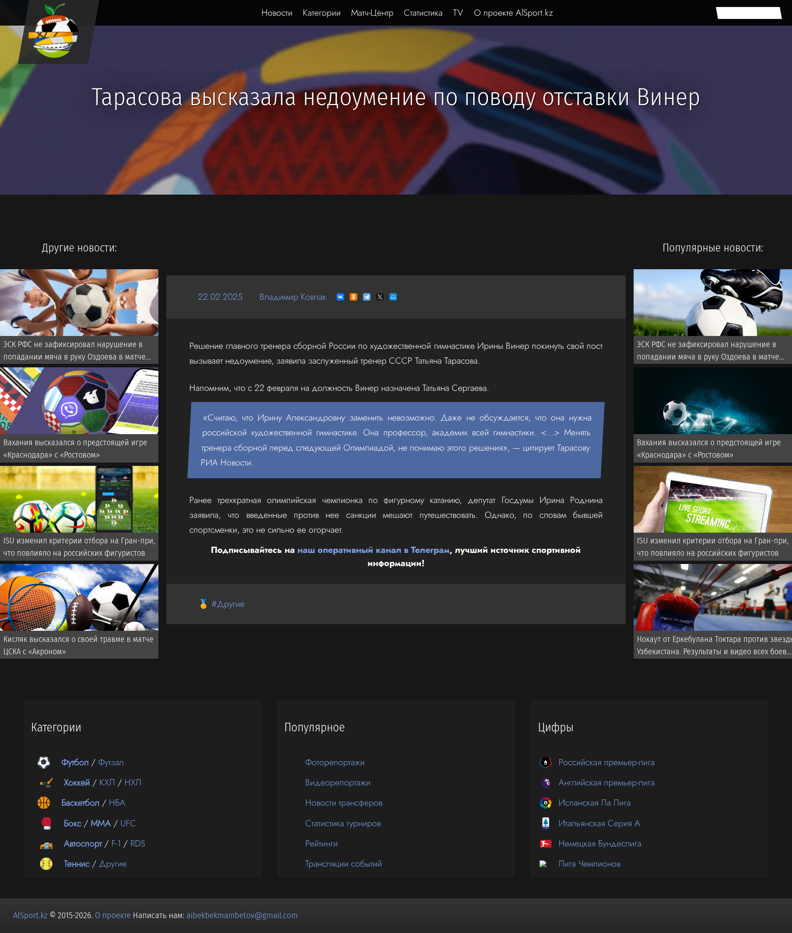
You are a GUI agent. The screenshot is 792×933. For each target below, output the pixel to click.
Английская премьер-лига (607, 782)
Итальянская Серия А (599, 823)
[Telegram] (366, 297)
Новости (277, 12)
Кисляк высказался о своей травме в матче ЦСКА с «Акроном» (78, 645)
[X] (380, 297)
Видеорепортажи (337, 782)
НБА (117, 802)
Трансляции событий (343, 863)
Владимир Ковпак (292, 296)
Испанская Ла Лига (595, 802)
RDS (137, 843)
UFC (128, 823)
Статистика (423, 12)
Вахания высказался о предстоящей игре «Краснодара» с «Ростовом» (75, 448)
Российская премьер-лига (607, 762)
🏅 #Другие (221, 603)
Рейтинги (321, 843)
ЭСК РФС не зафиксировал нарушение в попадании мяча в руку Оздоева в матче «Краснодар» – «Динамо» (74, 351)
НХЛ (133, 782)
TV (458, 12)
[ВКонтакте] (340, 297)
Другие (113, 863)
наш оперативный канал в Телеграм (373, 549)
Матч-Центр (372, 12)
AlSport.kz (30, 915)
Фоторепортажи (335, 762)
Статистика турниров (343, 823)
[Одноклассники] (353, 297)
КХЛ (107, 782)
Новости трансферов (343, 802)
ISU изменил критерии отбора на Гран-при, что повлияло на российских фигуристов (79, 547)
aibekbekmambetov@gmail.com (242, 915)
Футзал (111, 762)
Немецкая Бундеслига (600, 843)
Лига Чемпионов (589, 863)
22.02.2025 (220, 296)
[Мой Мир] (393, 297)
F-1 (116, 843)
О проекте (114, 915)
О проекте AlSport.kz (513, 12)
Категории (322, 12)
